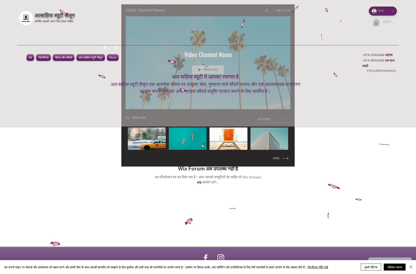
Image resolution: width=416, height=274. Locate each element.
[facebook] (104, 47)
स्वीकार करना (394, 267)
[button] (376, 22)
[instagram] (116, 47)
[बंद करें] (410, 267)
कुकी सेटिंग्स (370, 267)
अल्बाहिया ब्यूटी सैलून (55, 15)
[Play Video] (147, 138)
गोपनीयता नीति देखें (317, 267)
